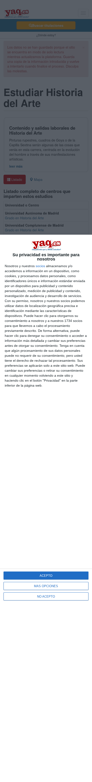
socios (40, 266)
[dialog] (46, 508)
